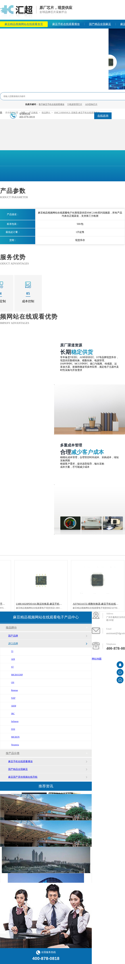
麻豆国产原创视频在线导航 (23, 777)
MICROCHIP (17, 675)
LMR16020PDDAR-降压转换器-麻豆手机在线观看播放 (45, 604)
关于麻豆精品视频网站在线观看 (64, 32)
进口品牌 (13, 643)
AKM (13, 706)
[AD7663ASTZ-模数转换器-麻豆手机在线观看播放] (97, 580)
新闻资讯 (30, 32)
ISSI (13, 729)
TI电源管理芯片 (74, 104)
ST (12, 667)
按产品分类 (13, 753)
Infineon (14, 721)
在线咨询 (102, 115)
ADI (13, 659)
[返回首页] (120, 680)
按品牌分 (11, 627)
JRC (13, 714)
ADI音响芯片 (91, 104)
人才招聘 (98, 32)
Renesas (14, 690)
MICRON (15, 737)
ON (12, 682)
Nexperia (15, 745)
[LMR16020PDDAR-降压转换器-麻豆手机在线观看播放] (41, 580)
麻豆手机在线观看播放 (66, 24)
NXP (13, 698)
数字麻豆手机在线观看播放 (51, 104)
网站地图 (97, 658)
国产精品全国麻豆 (100, 24)
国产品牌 (13, 635)
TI (12, 651)
